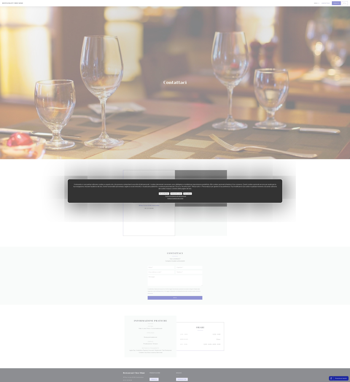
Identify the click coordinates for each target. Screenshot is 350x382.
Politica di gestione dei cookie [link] (175, 198)
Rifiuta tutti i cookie (176, 193)
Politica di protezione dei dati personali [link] (175, 196)
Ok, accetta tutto (164, 193)
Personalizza (187, 193)
